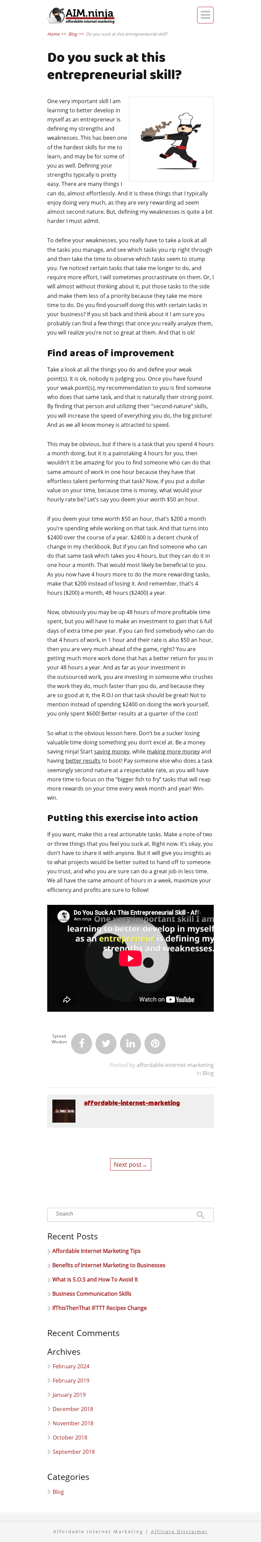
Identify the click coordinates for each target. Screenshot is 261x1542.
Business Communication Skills (92, 1293)
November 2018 (73, 1423)
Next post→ (130, 1164)
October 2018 (70, 1437)
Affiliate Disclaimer (179, 1532)
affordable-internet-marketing (175, 1065)
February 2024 (71, 1366)
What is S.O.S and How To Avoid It (95, 1279)
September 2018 (74, 1451)
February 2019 (71, 1380)
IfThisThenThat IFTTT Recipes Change (99, 1308)
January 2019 (69, 1394)
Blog (208, 1073)
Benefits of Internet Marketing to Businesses (109, 1265)
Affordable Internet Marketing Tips (96, 1251)
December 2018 (73, 1409)
